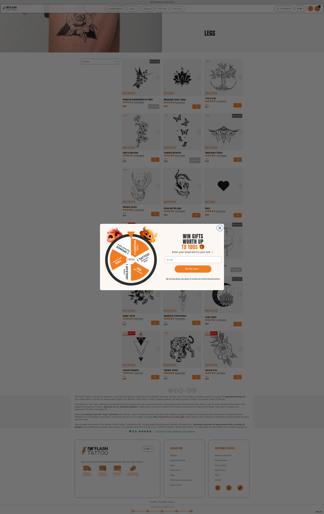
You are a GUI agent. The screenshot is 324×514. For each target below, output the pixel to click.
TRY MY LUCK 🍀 (193, 269)
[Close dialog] (220, 228)
